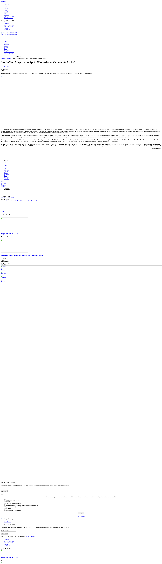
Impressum (7, 29)
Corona (6, 163)
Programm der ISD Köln (9, 233)
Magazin (6, 170)
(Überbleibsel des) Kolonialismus (15, 506)
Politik (6, 7)
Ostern (6, 171)
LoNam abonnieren (9, 16)
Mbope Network (30, 536)
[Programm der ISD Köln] (14, 230)
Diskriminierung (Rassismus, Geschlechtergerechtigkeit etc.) (22, 505)
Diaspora (6, 5)
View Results (81, 516)
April (5, 162)
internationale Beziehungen (13, 510)
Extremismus (9, 508)
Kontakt (6, 28)
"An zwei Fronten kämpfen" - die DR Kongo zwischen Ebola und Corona (20, 200)
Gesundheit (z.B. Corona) (13, 500)
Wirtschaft (6, 9)
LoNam (6, 168)
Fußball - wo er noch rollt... (8, 197)
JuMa (2, 211)
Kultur (6, 10)
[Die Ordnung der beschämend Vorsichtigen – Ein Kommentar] (14, 252)
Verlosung (6, 15)
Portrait (6, 12)
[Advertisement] (13, 116)
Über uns (6, 23)
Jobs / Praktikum (8, 18)
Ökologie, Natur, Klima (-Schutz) (15, 503)
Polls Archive (7, 522)
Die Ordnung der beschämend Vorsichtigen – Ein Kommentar (22, 255)
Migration (8, 501)
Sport (5, 13)
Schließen (3, 1)
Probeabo (6, 174)
